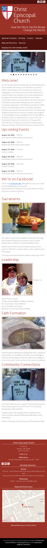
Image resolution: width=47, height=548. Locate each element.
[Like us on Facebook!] (38, 2)
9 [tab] (31, 74)
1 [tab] (11, 74)
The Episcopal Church (23, 542)
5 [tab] (21, 74)
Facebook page (16, 183)
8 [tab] (28, 74)
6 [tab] (23, 74)
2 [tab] (13, 74)
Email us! (22, 454)
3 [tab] (16, 74)
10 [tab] (33, 74)
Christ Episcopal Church (25, 15)
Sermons (22, 43)
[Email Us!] (41, 2)
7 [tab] (26, 74)
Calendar (38, 38)
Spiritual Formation (9, 38)
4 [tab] (18, 74)
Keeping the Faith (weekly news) (14, 48)
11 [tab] (36, 74)
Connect (30, 38)
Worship (21, 38)
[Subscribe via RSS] (44, 2)
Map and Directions (9, 43)
